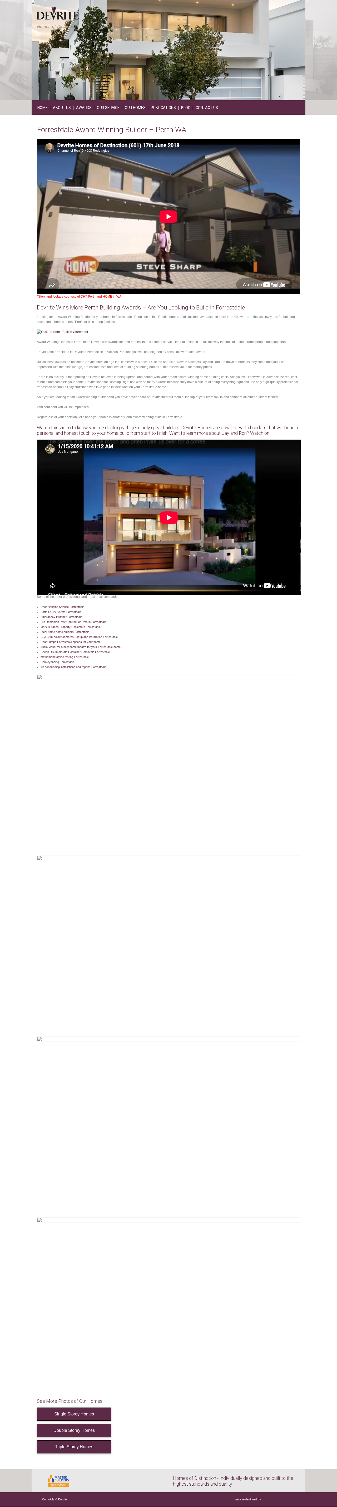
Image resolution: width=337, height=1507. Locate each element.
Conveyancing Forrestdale (58, 662)
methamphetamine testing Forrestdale (65, 657)
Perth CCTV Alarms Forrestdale (61, 611)
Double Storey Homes (74, 1430)
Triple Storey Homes (74, 1446)
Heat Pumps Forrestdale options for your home (71, 641)
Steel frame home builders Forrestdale (65, 631)
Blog (185, 108)
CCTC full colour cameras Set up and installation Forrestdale (79, 636)
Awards (84, 108)
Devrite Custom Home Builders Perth (58, 17)
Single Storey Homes (74, 1414)
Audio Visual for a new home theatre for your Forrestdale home (81, 646)
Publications (163, 108)
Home (42, 108)
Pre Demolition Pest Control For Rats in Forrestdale (73, 621)
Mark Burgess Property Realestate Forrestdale (71, 626)
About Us (62, 108)
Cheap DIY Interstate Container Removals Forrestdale (75, 652)
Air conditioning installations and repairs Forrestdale (73, 667)
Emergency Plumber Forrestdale (61, 616)
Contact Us (207, 108)
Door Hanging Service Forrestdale (62, 606)
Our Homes (135, 108)
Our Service (108, 108)
